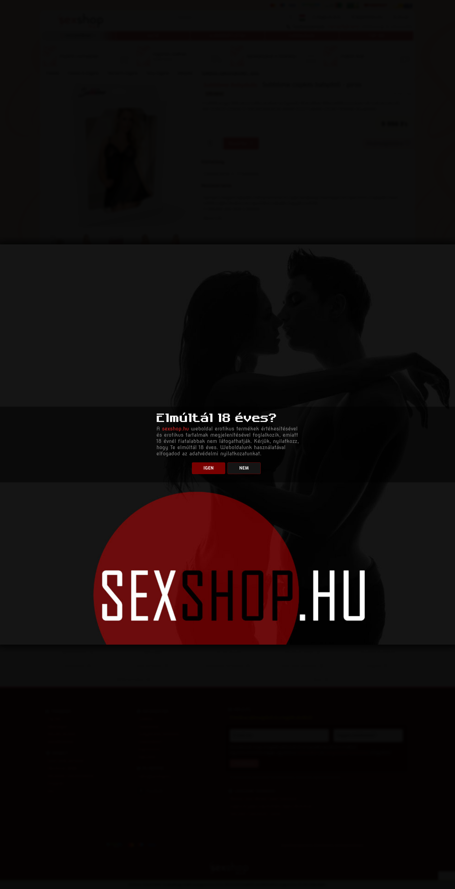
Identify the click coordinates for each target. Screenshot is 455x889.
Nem (244, 468)
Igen (209, 468)
